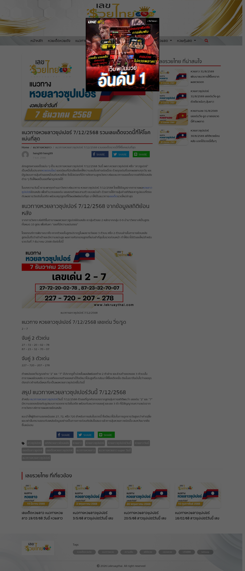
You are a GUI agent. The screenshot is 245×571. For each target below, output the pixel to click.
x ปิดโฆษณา (152, 21)
